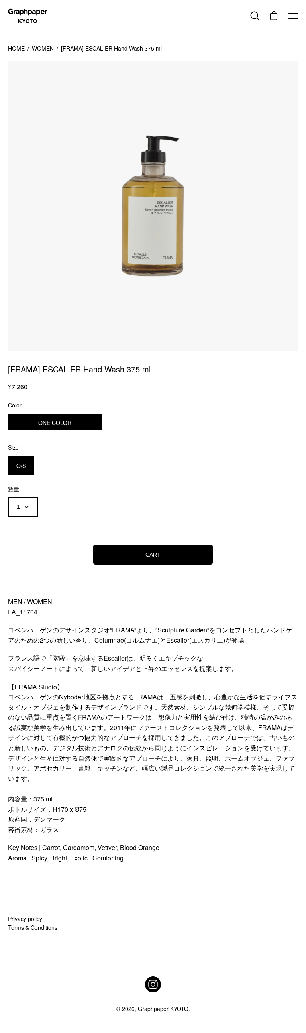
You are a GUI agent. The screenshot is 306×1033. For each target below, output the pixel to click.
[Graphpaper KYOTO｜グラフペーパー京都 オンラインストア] (28, 16)
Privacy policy (25, 919)
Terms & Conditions (32, 927)
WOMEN (43, 48)
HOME (16, 48)
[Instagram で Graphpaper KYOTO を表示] (153, 984)
